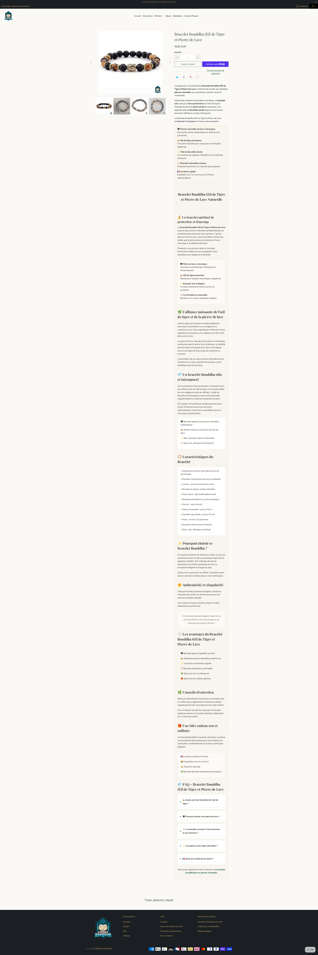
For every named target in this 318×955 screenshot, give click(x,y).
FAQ (124, 931)
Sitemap (126, 936)
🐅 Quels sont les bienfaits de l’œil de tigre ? (200, 802)
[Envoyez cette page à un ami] (197, 77)
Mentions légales (204, 931)
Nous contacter (166, 936)
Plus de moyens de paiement (215, 72)
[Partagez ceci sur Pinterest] (190, 77)
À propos (126, 922)
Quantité (177, 52)
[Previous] (91, 62)
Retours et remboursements (171, 926)
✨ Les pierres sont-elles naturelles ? (200, 846)
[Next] (170, 62)
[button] (159, 16)
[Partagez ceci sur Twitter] (177, 77)
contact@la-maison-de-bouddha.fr (15, 6)
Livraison (163, 922)
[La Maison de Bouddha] (8, 16)
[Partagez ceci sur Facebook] (184, 77)
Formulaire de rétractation (170, 931)
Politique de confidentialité (208, 926)
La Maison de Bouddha (102, 948)
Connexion (303, 6)
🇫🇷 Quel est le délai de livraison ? (198, 858)
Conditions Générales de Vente (210, 922)
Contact (126, 926)
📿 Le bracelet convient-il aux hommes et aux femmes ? (201, 831)
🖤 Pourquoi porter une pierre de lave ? (201, 816)
